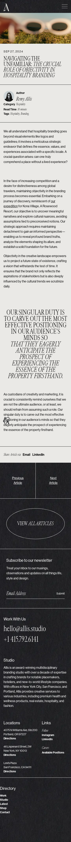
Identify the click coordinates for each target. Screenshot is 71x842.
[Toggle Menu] (65, 6)
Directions (10, 738)
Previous (18, 480)
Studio (4, 800)
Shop (3, 808)
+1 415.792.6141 (21, 639)
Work (3, 795)
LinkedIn (38, 454)
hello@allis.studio (25, 628)
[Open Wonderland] (6, 421)
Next (53, 480)
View (35, 523)
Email (26, 454)
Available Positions (53, 752)
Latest (4, 804)
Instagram (48, 735)
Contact (5, 812)
